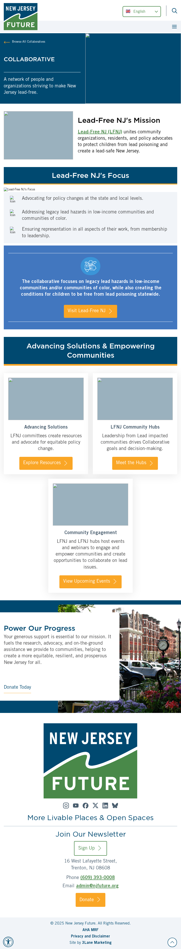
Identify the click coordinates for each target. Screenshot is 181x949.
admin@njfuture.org (97, 886)
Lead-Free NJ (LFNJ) (100, 132)
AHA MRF (90, 930)
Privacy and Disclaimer (90, 936)
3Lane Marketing (96, 943)
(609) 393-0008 (97, 878)
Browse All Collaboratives (28, 42)
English (139, 12)
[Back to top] (172, 942)
